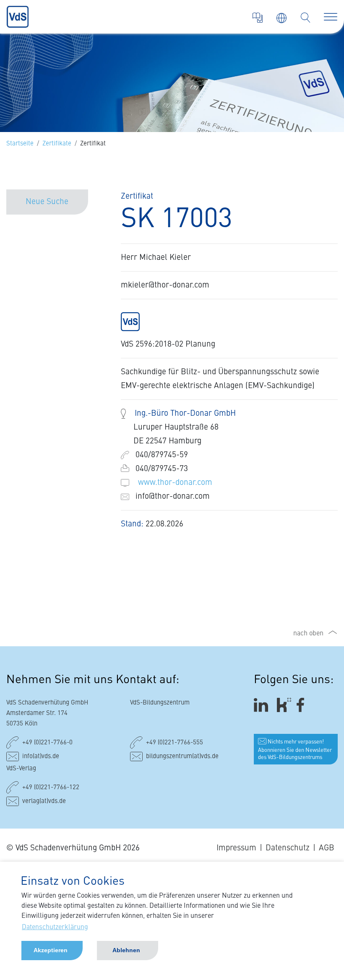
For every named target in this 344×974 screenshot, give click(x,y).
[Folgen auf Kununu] (284, 705)
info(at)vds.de (40, 757)
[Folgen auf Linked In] (262, 705)
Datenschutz (288, 848)
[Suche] (305, 17)
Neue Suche (47, 202)
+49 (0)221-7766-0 (47, 743)
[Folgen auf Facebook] (303, 705)
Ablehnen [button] (126, 950)
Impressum (236, 848)
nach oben (308, 633)
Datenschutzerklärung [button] (55, 927)
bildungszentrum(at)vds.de (182, 757)
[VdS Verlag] (257, 17)
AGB (326, 848)
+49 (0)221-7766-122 (50, 788)
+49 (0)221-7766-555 (174, 743)
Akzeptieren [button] (51, 950)
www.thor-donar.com (175, 483)
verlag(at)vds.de (44, 801)
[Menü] (330, 16)
